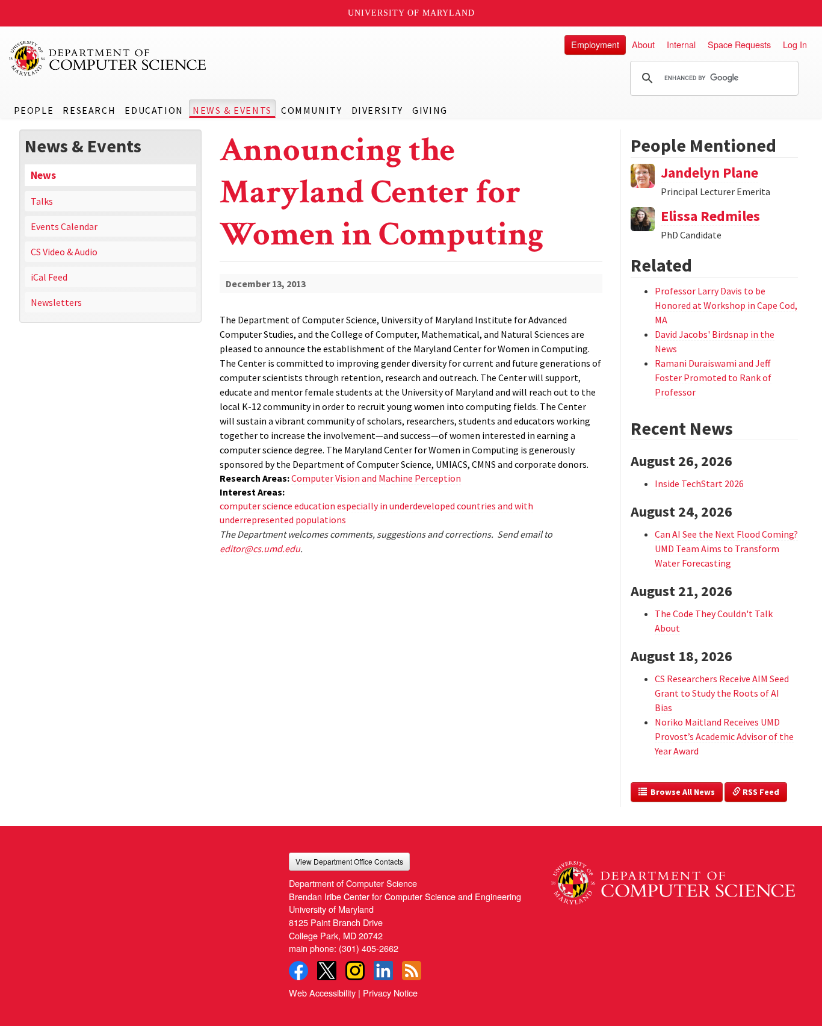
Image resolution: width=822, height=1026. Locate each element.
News (43, 175)
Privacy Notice (390, 992)
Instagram (355, 970)
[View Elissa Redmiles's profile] (643, 218)
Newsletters (56, 302)
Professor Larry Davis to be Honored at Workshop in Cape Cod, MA (726, 305)
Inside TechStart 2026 (699, 483)
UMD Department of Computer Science (108, 58)
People (34, 110)
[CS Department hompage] (673, 878)
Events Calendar (64, 226)
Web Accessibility (322, 992)
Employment (595, 44)
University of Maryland (411, 12)
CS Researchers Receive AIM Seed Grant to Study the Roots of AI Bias (722, 693)
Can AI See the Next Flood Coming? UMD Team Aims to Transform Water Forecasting (726, 548)
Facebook (298, 970)
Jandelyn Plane (709, 172)
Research (89, 110)
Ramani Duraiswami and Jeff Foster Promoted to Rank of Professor (713, 377)
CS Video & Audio (64, 252)
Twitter (326, 970)
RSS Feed (760, 791)
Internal (681, 44)
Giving (430, 110)
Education (154, 110)
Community (311, 110)
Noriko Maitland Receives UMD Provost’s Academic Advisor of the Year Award (724, 736)
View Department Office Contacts (349, 861)
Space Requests (739, 44)
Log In (795, 44)
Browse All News (681, 791)
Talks (42, 201)
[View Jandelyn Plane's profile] (643, 174)
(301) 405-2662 (368, 948)
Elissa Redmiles (710, 216)
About (643, 44)
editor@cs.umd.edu (260, 549)
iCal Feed (49, 277)
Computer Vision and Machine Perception (376, 478)
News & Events (232, 110)
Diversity (377, 110)
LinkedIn (383, 970)
